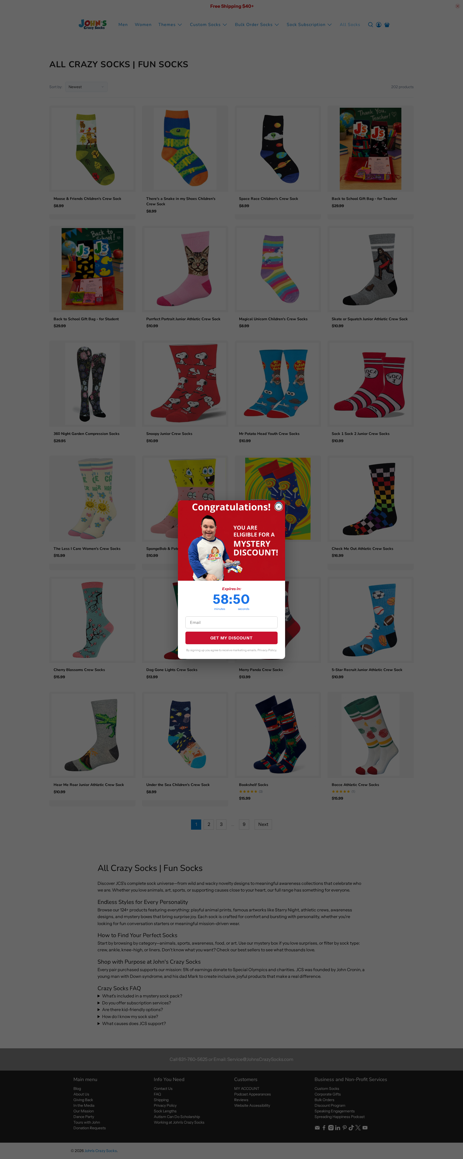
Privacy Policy (266, 650)
